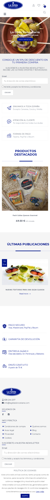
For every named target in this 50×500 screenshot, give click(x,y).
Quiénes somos (39, 426)
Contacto (36, 434)
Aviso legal (9, 430)
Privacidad (9, 434)
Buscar (44, 12)
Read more (23, 294)
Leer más (40, 491)
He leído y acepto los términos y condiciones (22, 87)
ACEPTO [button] (25, 496)
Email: (4, 76)
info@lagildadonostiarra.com (16, 403)
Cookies (8, 438)
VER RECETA (25, 39)
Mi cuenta (33, 5)
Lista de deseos (38, 5)
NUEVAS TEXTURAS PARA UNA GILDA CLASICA (25, 290)
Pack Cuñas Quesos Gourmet (25, 215)
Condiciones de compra (15, 426)
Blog (34, 430)
